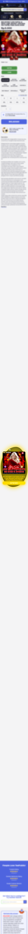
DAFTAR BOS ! (14, 482)
